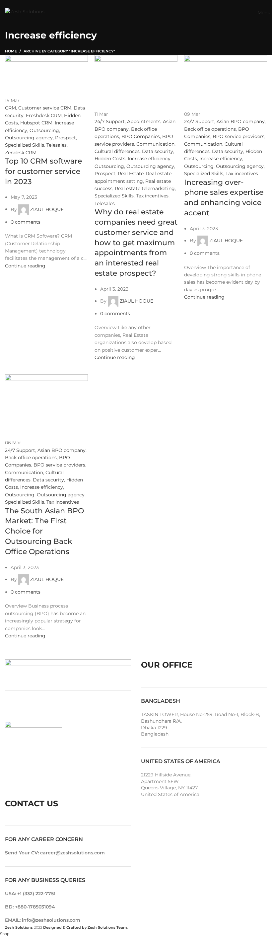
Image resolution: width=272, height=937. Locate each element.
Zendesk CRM (20, 153)
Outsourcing (44, 130)
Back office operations (210, 129)
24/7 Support (110, 121)
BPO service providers (238, 136)
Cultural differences (117, 151)
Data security (157, 151)
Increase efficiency (149, 159)
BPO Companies (140, 136)
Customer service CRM (44, 108)
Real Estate (131, 174)
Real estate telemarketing (145, 188)
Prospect (65, 138)
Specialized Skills (24, 145)
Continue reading (25, 266)
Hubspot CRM (36, 123)
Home (11, 51)
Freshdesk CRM (44, 115)
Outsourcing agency (29, 138)
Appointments (144, 121)
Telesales (56, 145)
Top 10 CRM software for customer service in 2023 (43, 171)
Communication (155, 144)
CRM (10, 108)
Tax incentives (152, 196)
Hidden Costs (110, 159)
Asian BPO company (241, 121)
